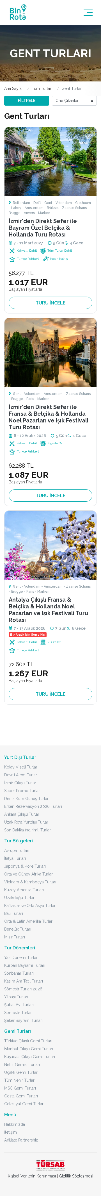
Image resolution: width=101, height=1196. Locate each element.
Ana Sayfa (13, 88)
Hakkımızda (14, 1124)
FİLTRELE (26, 100)
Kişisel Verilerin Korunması (32, 1176)
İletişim (10, 1132)
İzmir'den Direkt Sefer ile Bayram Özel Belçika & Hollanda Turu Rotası (43, 228)
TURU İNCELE (51, 303)
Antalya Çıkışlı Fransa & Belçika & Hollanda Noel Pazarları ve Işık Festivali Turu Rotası (48, 609)
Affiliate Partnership (21, 1140)
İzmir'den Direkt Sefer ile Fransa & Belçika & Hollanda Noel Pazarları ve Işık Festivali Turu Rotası (48, 417)
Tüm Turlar (41, 88)
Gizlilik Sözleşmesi (76, 1176)
